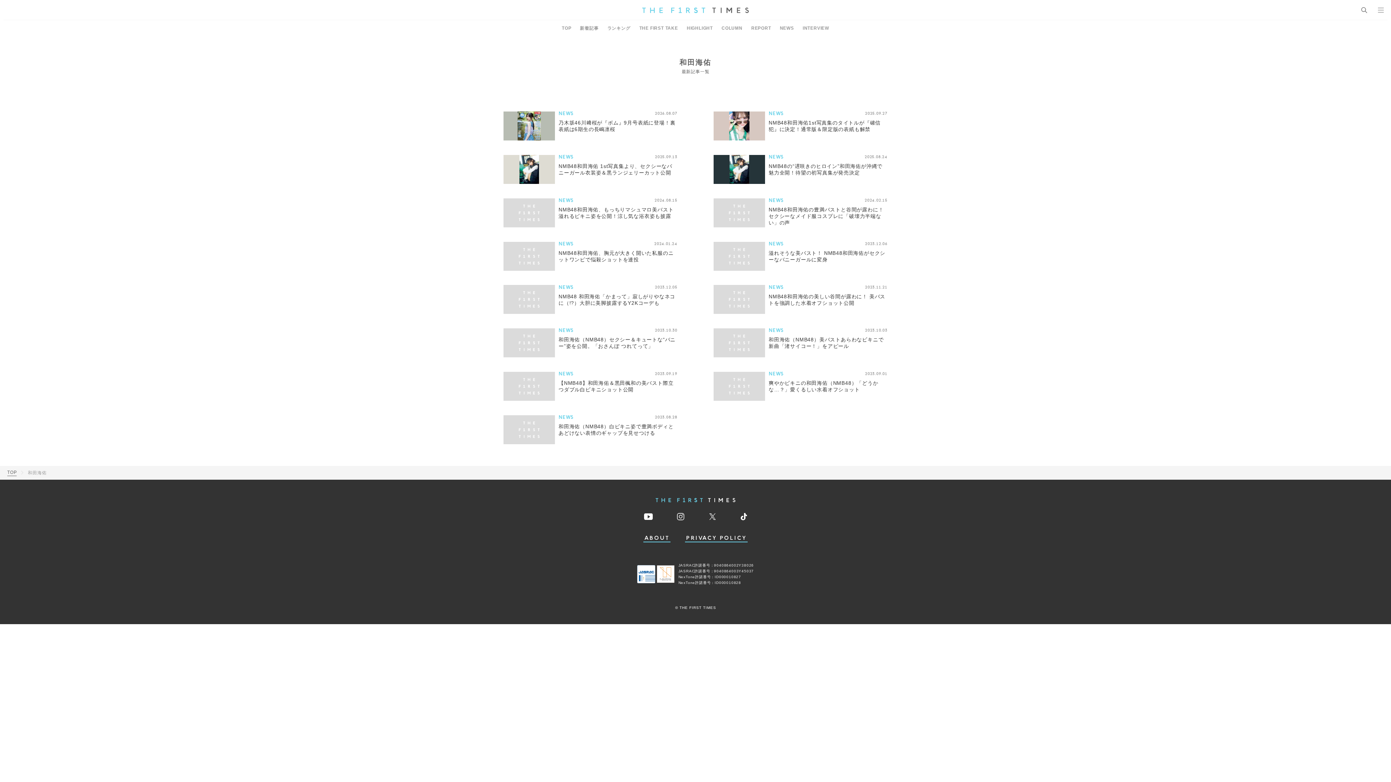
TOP (566, 28)
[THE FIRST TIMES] (695, 10)
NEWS (787, 28)
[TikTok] (744, 516)
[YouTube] (648, 516)
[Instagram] (680, 516)
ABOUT (657, 538)
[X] (713, 516)
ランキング (619, 28)
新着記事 (589, 28)
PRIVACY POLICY (716, 538)
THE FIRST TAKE (658, 28)
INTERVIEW (816, 28)
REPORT (761, 28)
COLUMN (732, 28)
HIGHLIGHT (700, 28)
